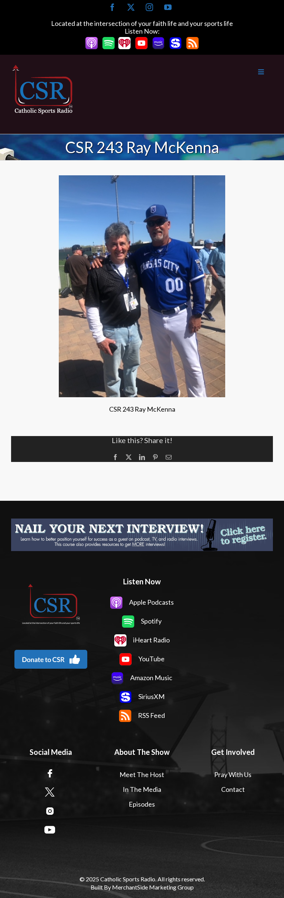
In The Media (142, 789)
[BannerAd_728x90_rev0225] (142, 535)
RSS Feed (151, 715)
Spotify (151, 621)
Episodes (142, 804)
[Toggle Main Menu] (173, 72)
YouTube (151, 659)
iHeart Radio (151, 640)
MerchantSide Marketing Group (153, 887)
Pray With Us (232, 774)
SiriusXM (151, 696)
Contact (233, 789)
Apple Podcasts (151, 602)
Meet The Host (141, 774)
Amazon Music (150, 678)
